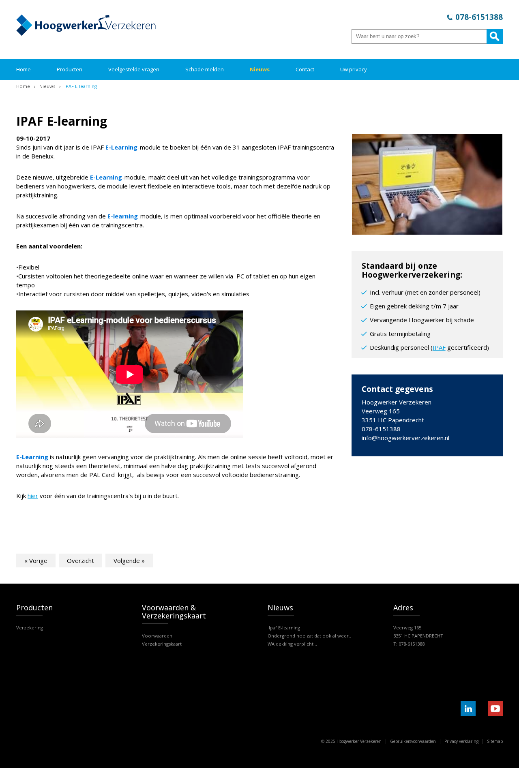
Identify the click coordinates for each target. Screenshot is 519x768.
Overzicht (80, 560)
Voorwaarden (157, 636)
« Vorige (35, 560)
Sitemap (495, 741)
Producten (69, 69)
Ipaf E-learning (284, 628)
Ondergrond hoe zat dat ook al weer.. (309, 636)
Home (23, 69)
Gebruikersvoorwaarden (413, 741)
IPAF (439, 347)
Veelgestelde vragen (133, 69)
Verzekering (29, 628)
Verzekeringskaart (162, 644)
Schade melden (204, 69)
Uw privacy (353, 69)
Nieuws (260, 69)
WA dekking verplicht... (292, 644)
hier (33, 496)
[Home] (86, 33)
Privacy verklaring (461, 741)
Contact (305, 69)
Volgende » (129, 560)
